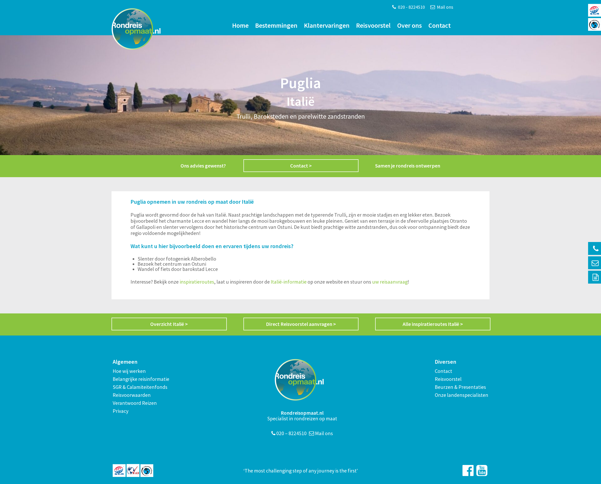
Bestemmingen (276, 25)
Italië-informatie (289, 281)
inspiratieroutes (197, 281)
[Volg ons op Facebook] (468, 470)
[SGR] (119, 470)
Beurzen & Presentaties (460, 387)
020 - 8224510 (411, 7)
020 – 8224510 (291, 433)
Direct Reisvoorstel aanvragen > (301, 324)
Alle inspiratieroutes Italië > (433, 324)
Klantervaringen (327, 25)
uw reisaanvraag (390, 281)
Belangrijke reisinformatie (141, 379)
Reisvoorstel (373, 25)
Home (240, 25)
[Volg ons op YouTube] (481, 470)
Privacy (120, 411)
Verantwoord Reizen (135, 403)
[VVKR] (133, 470)
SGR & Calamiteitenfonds (140, 387)
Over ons (409, 25)
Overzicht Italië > (169, 324)
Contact (439, 25)
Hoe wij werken (129, 371)
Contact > (301, 165)
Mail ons (444, 7)
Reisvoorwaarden (132, 395)
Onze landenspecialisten (461, 395)
